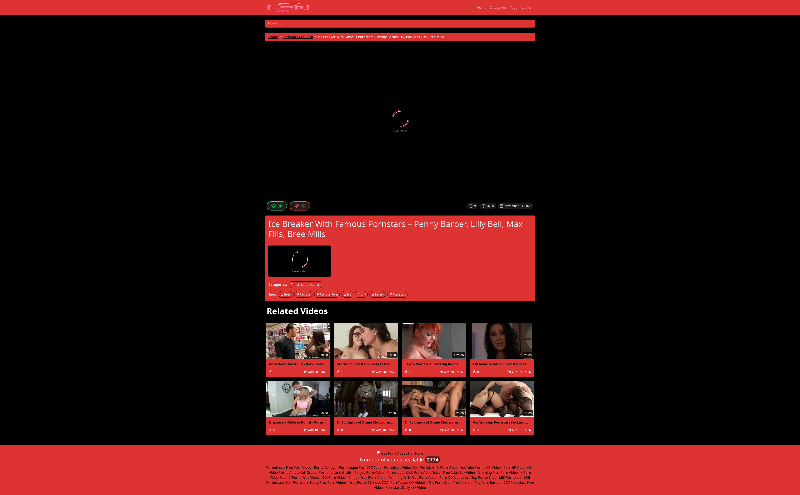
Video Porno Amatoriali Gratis (292, 472)
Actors (526, 7)
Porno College (325, 467)
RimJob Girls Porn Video (439, 467)
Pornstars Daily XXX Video (406, 487)
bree (287, 294)
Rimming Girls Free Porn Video (412, 477)
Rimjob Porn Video (369, 472)
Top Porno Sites (483, 477)
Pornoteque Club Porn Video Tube (413, 472)
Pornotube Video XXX (401, 467)
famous (305, 294)
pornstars (399, 294)
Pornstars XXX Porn (308, 285)
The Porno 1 (462, 482)
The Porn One (439, 482)
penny (379, 294)
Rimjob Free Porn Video (367, 477)
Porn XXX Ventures (454, 477)
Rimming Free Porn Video (498, 472)
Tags (513, 7)
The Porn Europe (488, 482)
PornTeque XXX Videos (408, 482)
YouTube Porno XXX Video (480, 467)
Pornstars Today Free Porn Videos (320, 482)
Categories (498, 7)
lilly (363, 294)
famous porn (329, 294)
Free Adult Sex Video (459, 472)
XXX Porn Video (334, 477)
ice (349, 294)
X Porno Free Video (304, 477)
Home (481, 7)
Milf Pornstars (510, 477)
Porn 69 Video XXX (518, 467)
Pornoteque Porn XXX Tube (360, 467)
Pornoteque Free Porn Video (288, 467)
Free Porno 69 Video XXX (368, 482)
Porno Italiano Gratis (335, 472)
